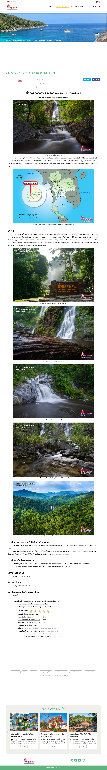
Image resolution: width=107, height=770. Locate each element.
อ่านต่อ (24, 746)
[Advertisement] (53, 56)
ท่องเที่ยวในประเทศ (19, 40)
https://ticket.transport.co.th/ (60, 554)
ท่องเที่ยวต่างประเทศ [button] (77, 6)
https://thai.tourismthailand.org (58, 637)
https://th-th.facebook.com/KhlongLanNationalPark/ (40, 628)
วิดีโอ (88, 6)
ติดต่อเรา (94, 6)
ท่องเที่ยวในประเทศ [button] (61, 6)
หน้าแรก (51, 6)
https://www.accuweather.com (50, 631)
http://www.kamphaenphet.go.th (53, 634)
